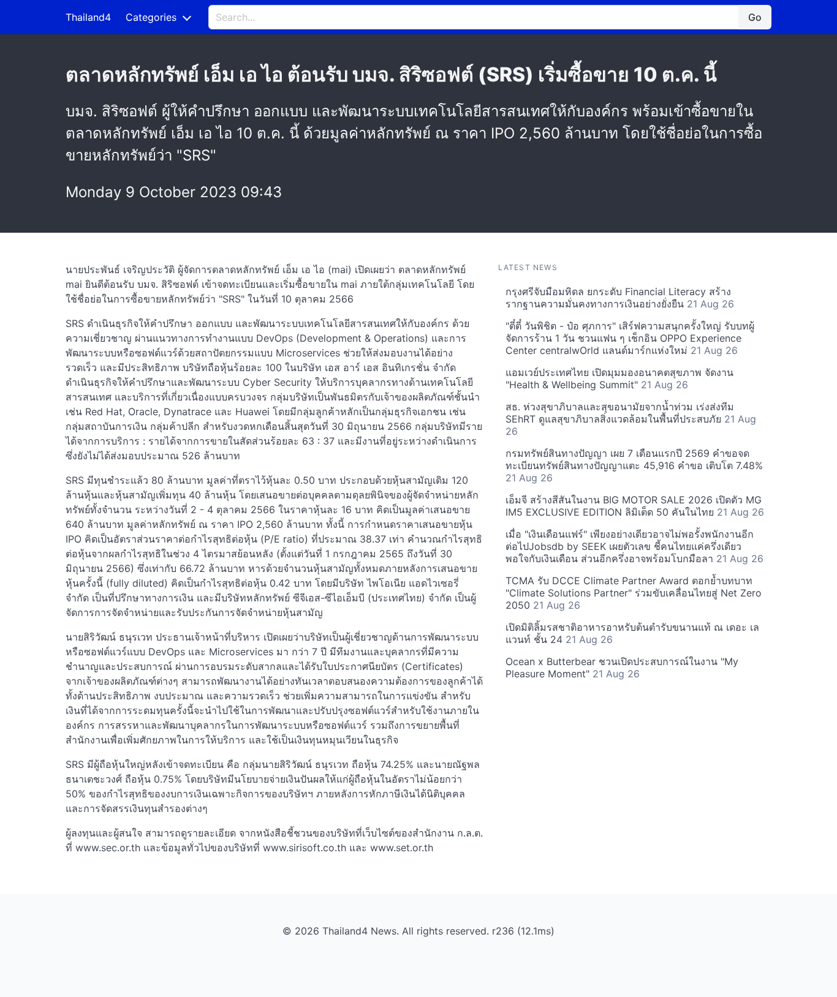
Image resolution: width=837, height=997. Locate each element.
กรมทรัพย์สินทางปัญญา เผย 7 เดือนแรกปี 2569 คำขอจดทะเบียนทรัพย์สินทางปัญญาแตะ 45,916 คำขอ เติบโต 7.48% (634, 465)
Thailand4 (88, 17)
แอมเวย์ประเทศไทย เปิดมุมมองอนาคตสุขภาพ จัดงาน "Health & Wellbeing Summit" (619, 378)
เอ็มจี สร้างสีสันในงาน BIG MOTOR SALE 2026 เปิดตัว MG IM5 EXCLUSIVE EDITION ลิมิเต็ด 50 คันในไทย (635, 506)
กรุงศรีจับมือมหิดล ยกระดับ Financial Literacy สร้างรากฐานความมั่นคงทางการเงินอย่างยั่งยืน (620, 297)
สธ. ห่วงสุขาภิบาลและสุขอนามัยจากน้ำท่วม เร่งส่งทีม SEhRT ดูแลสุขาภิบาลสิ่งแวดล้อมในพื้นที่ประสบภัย (631, 419)
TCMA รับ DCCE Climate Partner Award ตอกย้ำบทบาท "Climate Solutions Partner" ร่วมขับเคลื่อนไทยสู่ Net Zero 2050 (634, 592)
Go (755, 17)
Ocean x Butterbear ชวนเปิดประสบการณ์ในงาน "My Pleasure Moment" (622, 667)
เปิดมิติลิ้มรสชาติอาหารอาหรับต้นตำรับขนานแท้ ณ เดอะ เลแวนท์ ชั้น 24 (632, 633)
